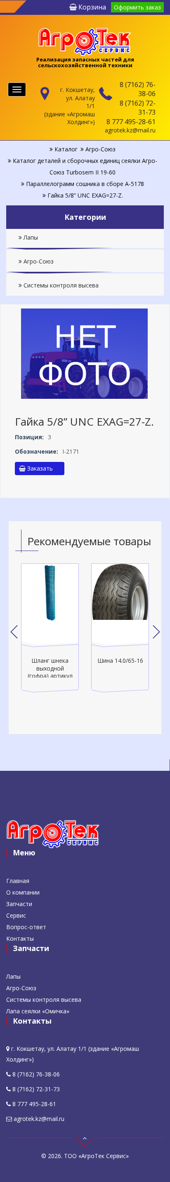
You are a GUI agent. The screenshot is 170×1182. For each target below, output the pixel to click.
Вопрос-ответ (26, 927)
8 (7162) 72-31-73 (138, 108)
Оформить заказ (137, 7)
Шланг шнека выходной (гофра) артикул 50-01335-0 (50, 672)
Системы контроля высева (60, 285)
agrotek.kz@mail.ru (130, 130)
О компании (23, 892)
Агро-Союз (38, 261)
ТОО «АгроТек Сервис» (96, 1156)
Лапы (30, 237)
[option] (50, 628)
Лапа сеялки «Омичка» (37, 1011)
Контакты (20, 938)
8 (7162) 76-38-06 (138, 89)
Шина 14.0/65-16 (120, 660)
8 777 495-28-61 (131, 121)
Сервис (16, 915)
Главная (17, 881)
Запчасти (19, 904)
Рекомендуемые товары (89, 541)
